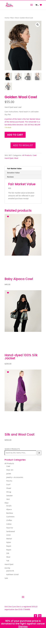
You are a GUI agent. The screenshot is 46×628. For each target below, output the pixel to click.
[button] (38, 24)
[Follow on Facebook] (35, 616)
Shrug (8, 492)
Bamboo (9, 513)
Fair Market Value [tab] (14, 168)
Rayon (8, 546)
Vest (8, 499)
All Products (27, 155)
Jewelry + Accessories (14, 477)
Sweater (9, 495)
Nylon (8, 542)
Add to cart (15, 134)
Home (7, 18)
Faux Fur (9, 528)
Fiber (12, 18)
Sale (6, 578)
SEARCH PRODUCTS (12, 449)
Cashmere (10, 516)
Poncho (9, 481)
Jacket (8, 473)
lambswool (10, 531)
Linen (8, 535)
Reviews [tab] (10, 177)
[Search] (39, 452)
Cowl (34, 155)
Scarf (8, 484)
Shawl (8, 488)
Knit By (7, 568)
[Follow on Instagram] (39, 616)
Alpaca (9, 509)
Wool (17, 18)
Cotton (9, 524)
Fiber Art (9, 470)
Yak (7, 560)
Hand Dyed (9, 158)
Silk (7, 553)
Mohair (9, 538)
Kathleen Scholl (12, 574)
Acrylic (9, 506)
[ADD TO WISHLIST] (8, 216)
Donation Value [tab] (13, 173)
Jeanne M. (10, 571)
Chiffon (9, 520)
